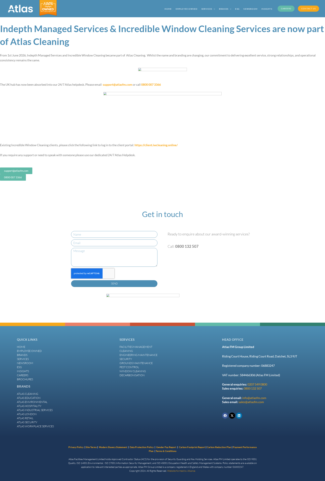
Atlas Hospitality (29, 406)
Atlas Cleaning (27, 393)
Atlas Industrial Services (35, 410)
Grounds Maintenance (136, 363)
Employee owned (29, 351)
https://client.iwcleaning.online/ (156, 145)
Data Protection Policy (142, 447)
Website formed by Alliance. (181, 470)
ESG (19, 367)
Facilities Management (136, 346)
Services (23, 359)
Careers (22, 375)
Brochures (25, 379)
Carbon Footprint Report (192, 447)
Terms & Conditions (166, 451)
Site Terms (91, 447)
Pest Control (129, 367)
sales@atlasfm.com (251, 402)
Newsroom (25, 363)
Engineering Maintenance (138, 355)
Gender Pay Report (166, 447)
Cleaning (126, 351)
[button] (213, 8)
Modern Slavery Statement (113, 447)
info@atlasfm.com (254, 398)
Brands (22, 355)
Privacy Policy (75, 447)
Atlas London (27, 414)
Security (126, 359)
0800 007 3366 (151, 84)
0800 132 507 (253, 388)
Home (21, 346)
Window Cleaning (133, 371)
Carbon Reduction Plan (219, 447)
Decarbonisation (132, 375)
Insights (23, 371)
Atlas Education (28, 398)
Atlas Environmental (32, 402)
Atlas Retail (25, 418)
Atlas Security (27, 422)
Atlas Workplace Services (35, 426)
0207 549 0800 (257, 384)
